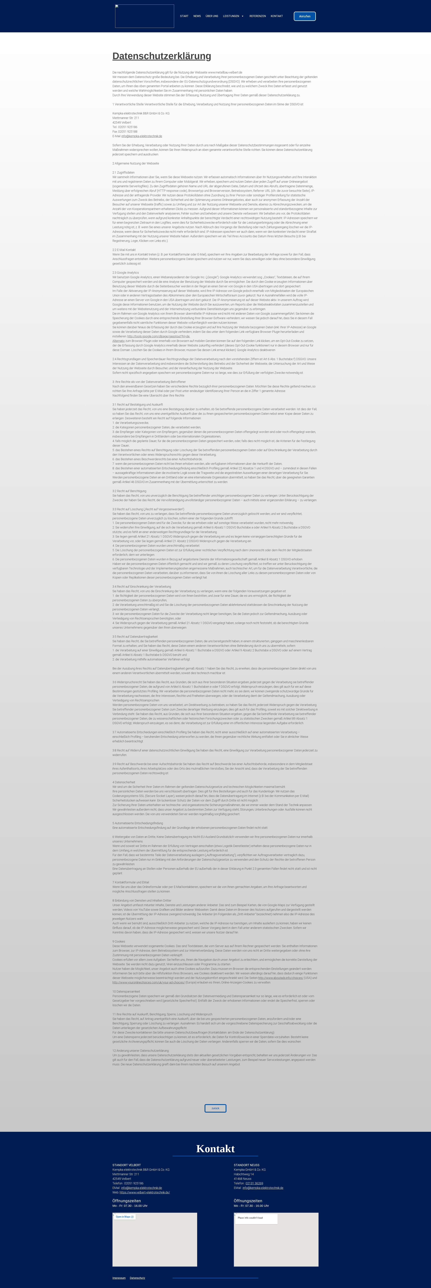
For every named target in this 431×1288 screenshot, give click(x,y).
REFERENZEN (258, 16)
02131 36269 (254, 1183)
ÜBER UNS (212, 16)
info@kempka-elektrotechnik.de (142, 136)
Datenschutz (137, 1278)
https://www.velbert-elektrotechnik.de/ (145, 1192)
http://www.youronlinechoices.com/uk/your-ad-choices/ (148, 982)
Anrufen (304, 16)
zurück (215, 1108)
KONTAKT (277, 16)
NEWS (197, 16)
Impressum (119, 1278)
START (184, 16)
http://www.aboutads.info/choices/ (280, 978)
